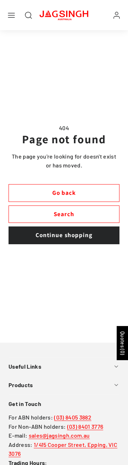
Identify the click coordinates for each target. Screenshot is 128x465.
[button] (11, 15)
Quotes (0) (122, 343)
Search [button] (64, 214)
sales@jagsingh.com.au (59, 435)
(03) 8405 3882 (72, 417)
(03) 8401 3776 (85, 426)
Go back (64, 193)
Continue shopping (64, 235)
